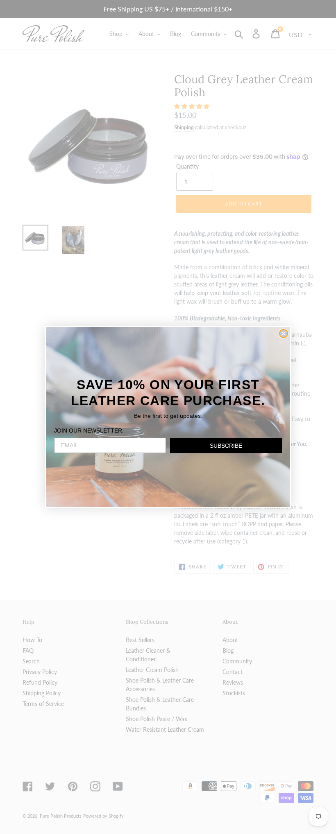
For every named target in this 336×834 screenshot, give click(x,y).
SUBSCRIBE (226, 445)
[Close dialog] (283, 333)
